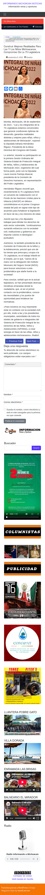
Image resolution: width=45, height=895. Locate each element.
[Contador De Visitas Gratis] (22, 872)
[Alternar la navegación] (4, 14)
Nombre (8, 394)
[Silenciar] (34, 790)
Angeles (29, 57)
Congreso (17, 37)
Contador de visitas (22, 876)
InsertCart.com (24, 891)
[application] (22, 782)
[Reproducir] (7, 790)
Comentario (10, 364)
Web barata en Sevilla (22, 879)
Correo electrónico (13, 402)
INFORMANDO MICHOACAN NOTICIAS (22, 3)
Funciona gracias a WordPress (14, 888)
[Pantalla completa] (38, 790)
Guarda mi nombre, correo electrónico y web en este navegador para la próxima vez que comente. (23, 412)
